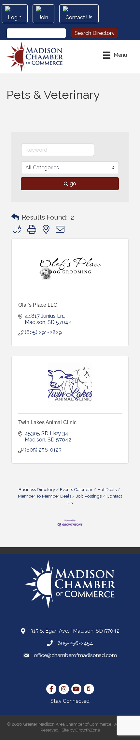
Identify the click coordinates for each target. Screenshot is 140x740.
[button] (15, 217)
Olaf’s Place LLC (37, 305)
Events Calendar (76, 489)
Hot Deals (107, 489)
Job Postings (89, 496)
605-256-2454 (75, 643)
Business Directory (37, 489)
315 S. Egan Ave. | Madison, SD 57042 (74, 631)
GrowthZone (88, 730)
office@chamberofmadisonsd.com (75, 655)
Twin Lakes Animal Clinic (47, 422)
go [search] (73, 183)
